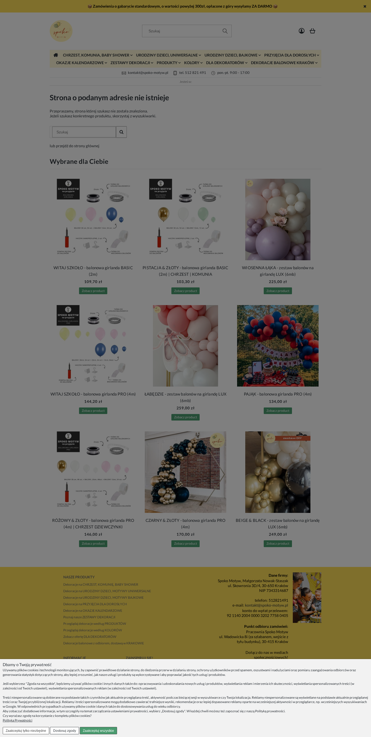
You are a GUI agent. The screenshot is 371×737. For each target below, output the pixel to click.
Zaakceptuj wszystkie (98, 731)
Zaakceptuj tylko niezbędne (26, 731)
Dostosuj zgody (64, 731)
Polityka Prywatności (17, 720)
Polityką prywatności (270, 711)
